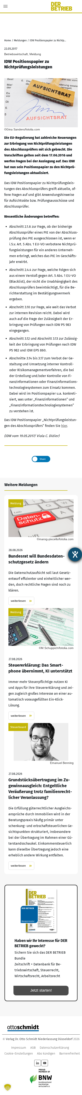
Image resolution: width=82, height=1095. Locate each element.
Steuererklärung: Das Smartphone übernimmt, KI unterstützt (41, 664)
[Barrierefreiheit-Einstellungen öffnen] (75, 554)
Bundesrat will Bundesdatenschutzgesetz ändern (41, 552)
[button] (7, 1087)
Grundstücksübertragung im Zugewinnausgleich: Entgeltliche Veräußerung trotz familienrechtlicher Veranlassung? (41, 796)
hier (64, 426)
